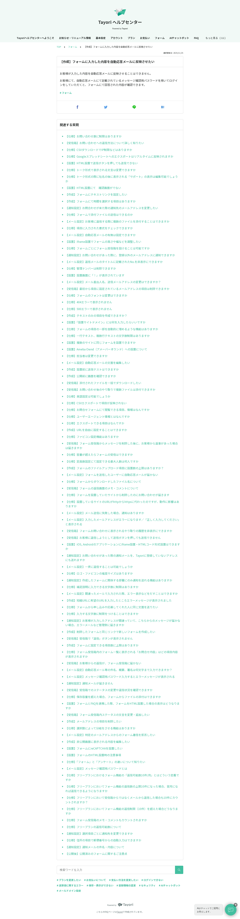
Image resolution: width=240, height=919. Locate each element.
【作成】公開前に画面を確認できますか (90, 376)
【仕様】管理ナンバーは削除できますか (90, 268)
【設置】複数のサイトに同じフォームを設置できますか (100, 342)
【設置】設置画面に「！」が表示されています (94, 275)
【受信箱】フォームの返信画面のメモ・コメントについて (101, 488)
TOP (59, 46)
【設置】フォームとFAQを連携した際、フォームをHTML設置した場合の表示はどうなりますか (122, 705)
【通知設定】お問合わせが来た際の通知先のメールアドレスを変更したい (111, 208)
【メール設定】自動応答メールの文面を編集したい (97, 363)
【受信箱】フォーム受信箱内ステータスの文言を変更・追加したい (107, 715)
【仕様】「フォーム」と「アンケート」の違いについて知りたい (105, 762)
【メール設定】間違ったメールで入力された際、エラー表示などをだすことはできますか (121, 593)
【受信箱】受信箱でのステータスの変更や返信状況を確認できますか (109, 690)
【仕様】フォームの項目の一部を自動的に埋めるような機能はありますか (111, 329)
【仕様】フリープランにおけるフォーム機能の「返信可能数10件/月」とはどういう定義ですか (122, 777)
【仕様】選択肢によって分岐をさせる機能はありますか (100, 728)
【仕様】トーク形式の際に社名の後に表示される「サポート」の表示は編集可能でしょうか (121, 178)
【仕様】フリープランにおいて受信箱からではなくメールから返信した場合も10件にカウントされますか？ (121, 799)
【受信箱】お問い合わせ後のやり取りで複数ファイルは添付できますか (110, 389)
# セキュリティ (147, 885)
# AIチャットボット (169, 885)
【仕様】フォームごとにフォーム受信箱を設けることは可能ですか (107, 248)
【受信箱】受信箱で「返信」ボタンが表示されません (99, 638)
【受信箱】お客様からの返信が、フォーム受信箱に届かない (103, 663)
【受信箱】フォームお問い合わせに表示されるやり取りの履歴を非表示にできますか (118, 531)
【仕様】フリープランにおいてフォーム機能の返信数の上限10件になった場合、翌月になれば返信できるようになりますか (121, 788)
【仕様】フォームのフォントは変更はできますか (96, 295)
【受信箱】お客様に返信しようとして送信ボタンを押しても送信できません (113, 537)
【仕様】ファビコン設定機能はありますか (92, 437)
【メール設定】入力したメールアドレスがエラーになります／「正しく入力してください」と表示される (122, 521)
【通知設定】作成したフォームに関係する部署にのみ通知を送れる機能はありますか (118, 580)
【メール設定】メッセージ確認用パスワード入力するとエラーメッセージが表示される (120, 676)
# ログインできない (152, 880)
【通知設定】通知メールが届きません (89, 683)
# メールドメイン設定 (69, 890)
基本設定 (101, 38)
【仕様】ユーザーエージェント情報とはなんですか (97, 416)
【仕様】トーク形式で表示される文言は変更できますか (100, 170)
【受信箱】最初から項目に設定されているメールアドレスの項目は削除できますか (117, 289)
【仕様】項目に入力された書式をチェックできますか (99, 228)
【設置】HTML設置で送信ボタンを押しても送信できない (101, 163)
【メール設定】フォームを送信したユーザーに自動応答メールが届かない (111, 475)
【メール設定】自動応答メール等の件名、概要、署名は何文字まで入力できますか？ (118, 670)
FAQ (196, 38)
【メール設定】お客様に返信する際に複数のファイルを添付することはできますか (117, 221)
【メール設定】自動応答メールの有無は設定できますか (100, 235)
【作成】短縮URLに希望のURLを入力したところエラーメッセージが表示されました (118, 600)
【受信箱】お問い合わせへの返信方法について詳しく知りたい (104, 143)
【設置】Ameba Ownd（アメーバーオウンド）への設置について (106, 349)
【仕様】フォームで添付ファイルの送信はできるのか (99, 214)
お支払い (145, 38)
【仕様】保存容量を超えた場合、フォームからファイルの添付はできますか (113, 697)
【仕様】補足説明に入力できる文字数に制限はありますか (101, 587)
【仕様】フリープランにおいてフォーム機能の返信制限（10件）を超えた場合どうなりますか (121, 811)
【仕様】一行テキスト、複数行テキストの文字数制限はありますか (107, 336)
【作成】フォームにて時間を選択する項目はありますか (100, 201)
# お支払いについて (95, 880)
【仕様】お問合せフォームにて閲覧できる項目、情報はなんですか (107, 410)
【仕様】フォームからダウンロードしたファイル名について (103, 481)
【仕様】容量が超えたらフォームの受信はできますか (99, 454)
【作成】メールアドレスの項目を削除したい (93, 721)
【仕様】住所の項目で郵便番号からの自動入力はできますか (103, 840)
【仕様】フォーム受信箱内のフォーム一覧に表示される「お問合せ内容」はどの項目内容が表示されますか (121, 654)
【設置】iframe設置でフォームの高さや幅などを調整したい (103, 241)
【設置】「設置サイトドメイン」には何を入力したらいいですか (105, 322)
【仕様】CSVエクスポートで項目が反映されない (96, 403)
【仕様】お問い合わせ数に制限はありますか (93, 136)
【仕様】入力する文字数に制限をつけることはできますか (101, 614)
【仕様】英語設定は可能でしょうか (87, 396)
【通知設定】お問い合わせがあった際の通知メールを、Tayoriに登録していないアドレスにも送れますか (121, 557)
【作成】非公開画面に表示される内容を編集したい (97, 742)
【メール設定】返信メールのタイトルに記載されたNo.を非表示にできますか (114, 262)
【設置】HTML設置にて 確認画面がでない (93, 188)
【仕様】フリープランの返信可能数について (93, 827)
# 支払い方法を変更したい (123, 880)
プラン (131, 38)
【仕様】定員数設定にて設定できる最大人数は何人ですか (101, 461)
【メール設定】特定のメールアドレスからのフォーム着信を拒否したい (110, 735)
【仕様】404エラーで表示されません (88, 302)
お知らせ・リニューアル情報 (75, 38)
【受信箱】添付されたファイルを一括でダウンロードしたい (103, 383)
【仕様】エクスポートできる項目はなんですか (94, 423)
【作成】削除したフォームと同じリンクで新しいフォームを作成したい (110, 632)
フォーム (160, 38)
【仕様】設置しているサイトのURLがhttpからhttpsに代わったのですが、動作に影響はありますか (122, 504)
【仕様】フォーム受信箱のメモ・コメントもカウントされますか (106, 820)
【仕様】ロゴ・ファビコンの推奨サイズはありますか (99, 573)
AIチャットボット (179, 38)
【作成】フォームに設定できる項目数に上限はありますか (101, 645)
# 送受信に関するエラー (70, 885)
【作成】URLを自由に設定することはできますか (96, 430)
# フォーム (66, 92)
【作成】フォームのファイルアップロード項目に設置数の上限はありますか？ (114, 468)
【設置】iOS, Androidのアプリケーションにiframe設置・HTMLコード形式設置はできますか (122, 546)
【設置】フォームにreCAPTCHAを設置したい (94, 748)
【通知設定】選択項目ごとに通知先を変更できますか (99, 833)
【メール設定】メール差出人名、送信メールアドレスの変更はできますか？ (113, 282)
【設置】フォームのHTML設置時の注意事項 (93, 755)
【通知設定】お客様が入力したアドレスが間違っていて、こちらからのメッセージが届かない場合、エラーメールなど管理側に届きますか (122, 622)
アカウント (117, 38)
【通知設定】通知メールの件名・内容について (94, 847)
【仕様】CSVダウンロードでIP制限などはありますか (98, 150)
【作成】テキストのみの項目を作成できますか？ (96, 315)
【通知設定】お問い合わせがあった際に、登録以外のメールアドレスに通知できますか (120, 255)
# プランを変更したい (69, 880)
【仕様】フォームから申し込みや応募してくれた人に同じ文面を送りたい (111, 607)
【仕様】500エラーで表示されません (88, 309)
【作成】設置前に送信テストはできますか (92, 369)
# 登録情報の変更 (126, 885)
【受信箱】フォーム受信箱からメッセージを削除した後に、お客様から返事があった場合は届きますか (121, 445)
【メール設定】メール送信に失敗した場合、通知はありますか (104, 513)
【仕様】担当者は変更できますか (86, 356)
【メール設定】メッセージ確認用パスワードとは (96, 768)
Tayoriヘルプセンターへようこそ (35, 38)
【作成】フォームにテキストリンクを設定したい (96, 194)
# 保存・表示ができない (100, 885)
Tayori (120, 911)
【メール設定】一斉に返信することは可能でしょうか (99, 567)
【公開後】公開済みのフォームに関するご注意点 (96, 854)
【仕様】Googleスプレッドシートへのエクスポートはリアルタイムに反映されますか (119, 156)
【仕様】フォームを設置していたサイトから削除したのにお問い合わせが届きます (117, 495)
